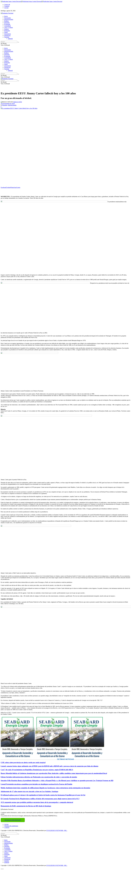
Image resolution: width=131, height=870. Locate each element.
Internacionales (8, 19)
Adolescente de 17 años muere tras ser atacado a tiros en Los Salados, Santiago (29, 791)
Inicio (6, 16)
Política (6, 21)
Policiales (7, 30)
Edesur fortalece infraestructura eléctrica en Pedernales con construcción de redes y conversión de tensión (39, 777)
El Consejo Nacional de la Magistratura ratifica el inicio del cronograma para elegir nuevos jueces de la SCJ (40, 799)
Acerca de (7, 4)
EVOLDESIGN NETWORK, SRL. (56, 830)
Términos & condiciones (11, 826)
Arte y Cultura (8, 27)
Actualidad (7, 26)
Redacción (17, 102)
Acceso (6, 7)
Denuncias (7, 35)
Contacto (6, 6)
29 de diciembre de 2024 (8, 103)
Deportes (7, 22)
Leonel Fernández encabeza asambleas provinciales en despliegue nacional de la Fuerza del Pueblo (36, 784)
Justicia (6, 29)
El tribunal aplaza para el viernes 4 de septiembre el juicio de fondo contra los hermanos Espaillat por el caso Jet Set (43, 795)
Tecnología (7, 34)
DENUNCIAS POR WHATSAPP (13, 820)
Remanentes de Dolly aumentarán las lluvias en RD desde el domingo (26, 806)
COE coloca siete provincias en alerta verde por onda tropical (23, 762)
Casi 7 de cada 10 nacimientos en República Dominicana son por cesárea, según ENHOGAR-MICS (37, 770)
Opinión (6, 37)
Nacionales (7, 18)
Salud (6, 32)
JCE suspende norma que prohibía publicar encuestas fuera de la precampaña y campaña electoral (37, 802)
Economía (7, 24)
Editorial (10, 38)
